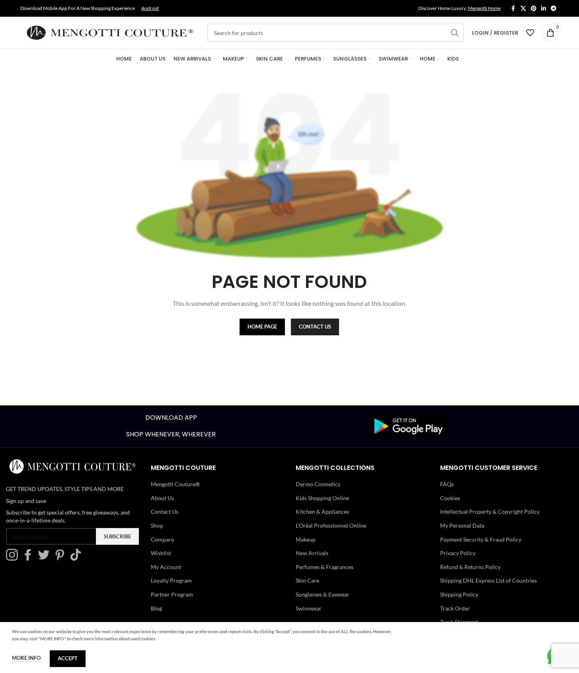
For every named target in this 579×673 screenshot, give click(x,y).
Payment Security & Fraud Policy (480, 539)
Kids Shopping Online (322, 498)
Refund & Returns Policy (470, 566)
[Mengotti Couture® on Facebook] (30, 558)
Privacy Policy (458, 553)
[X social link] (523, 8)
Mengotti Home (484, 8)
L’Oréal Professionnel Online (331, 525)
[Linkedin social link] (543, 8)
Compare (162, 539)
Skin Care (307, 580)
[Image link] (408, 425)
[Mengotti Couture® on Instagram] (14, 558)
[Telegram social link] (553, 8)
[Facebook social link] (513, 8)
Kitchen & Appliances (322, 511)
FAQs (447, 484)
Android (150, 8)
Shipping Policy (459, 594)
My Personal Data (462, 525)
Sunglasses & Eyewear (322, 594)
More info (27, 658)
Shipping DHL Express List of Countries (488, 580)
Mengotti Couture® (175, 484)
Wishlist (161, 553)
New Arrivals (312, 553)
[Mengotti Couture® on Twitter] (46, 558)
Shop (157, 525)
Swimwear (309, 608)
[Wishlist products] (530, 33)
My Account (166, 566)
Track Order (455, 608)
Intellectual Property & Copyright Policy (490, 511)
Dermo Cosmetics (318, 484)
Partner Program (172, 594)
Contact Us (164, 511)
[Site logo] (109, 32)
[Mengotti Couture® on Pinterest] (62, 558)
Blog (156, 608)
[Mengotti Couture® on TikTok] (78, 558)
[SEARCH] (455, 32)
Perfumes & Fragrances (324, 566)
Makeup (306, 539)
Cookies (450, 498)
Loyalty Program (171, 580)
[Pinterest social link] (533, 8)
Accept (68, 658)
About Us (162, 498)
